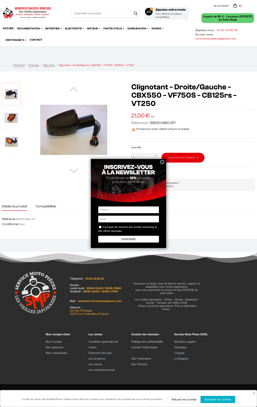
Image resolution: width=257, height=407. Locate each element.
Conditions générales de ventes (103, 344)
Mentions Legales (185, 341)
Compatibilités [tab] (46, 206)
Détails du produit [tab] (14, 206)
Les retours (95, 364)
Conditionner (10, 224)
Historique (180, 347)
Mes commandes (56, 353)
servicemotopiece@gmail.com (215, 38)
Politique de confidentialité (147, 341)
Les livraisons (96, 358)
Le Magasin (181, 358)
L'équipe (179, 353)
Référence (8, 219)
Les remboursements (101, 369)
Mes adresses (54, 347)
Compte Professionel (144, 347)
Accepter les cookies (218, 399)
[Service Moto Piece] (35, 315)
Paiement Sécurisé (100, 353)
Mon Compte (54, 341)
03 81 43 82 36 (227, 30)
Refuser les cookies (184, 399)
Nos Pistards (139, 364)
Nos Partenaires (141, 358)
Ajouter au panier (181, 157)
